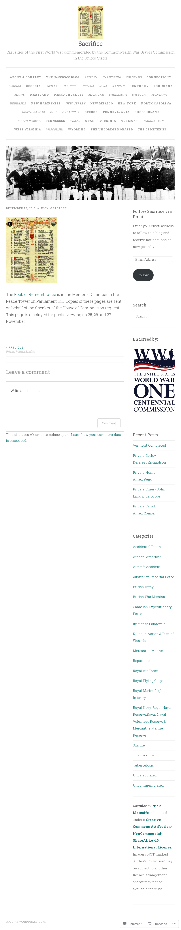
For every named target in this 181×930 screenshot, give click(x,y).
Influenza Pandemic (149, 624)
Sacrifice (90, 43)
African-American (147, 557)
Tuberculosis (143, 765)
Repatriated (142, 660)
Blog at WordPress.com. (26, 921)
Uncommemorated (148, 785)
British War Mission (149, 596)
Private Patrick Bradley (20, 349)
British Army (143, 587)
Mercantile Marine (148, 650)
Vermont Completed (149, 445)
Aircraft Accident (146, 566)
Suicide (139, 745)
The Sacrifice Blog (147, 755)
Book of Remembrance (35, 294)
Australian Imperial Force (153, 577)
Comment (109, 423)
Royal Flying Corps (148, 680)
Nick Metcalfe (54, 208)
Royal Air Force (145, 670)
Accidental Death (147, 546)
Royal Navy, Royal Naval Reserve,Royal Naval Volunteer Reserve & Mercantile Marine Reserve (152, 721)
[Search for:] (154, 316)
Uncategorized (145, 775)
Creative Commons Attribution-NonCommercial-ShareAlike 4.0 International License (152, 833)
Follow (143, 275)
